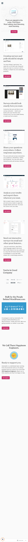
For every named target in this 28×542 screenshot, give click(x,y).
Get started (7, 76)
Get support (6, 377)
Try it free (14, 31)
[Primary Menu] (2, 3)
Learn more (5, 328)
